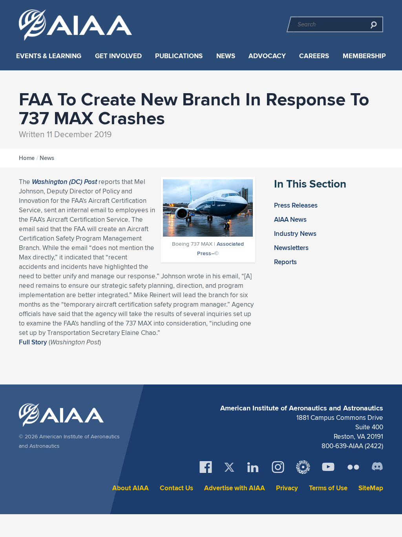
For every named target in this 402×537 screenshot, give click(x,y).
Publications (179, 56)
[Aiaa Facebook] (205, 467)
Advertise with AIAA (234, 488)
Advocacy (267, 56)
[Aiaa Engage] (303, 467)
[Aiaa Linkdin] (253, 467)
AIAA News (290, 219)
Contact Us (176, 488)
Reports (285, 262)
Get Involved (118, 56)
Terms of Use (328, 488)
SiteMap (370, 488)
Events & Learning (48, 56)
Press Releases (296, 205)
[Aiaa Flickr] (353, 467)
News (225, 56)
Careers (314, 56)
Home (27, 158)
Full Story (33, 342)
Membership (364, 56)
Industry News (295, 233)
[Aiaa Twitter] (229, 467)
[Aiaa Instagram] (278, 467)
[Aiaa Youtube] (328, 467)
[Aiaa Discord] (377, 467)
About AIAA (130, 488)
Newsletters (291, 247)
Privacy (287, 488)
